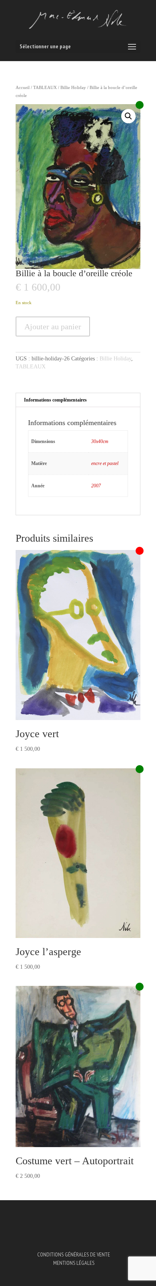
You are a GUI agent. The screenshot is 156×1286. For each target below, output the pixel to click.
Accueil (23, 87)
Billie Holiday (73, 87)
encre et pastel (104, 463)
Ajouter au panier (52, 326)
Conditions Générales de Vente (73, 1254)
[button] (128, 116)
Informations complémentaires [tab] (55, 400)
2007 (96, 486)
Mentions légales (73, 1262)
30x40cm (99, 441)
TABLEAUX (45, 87)
